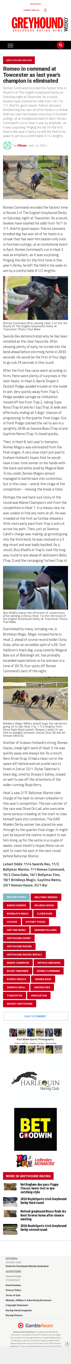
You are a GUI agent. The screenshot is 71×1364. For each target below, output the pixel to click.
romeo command (48, 971)
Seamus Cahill (16, 987)
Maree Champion (18, 963)
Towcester (14, 995)
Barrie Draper (16, 905)
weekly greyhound (19, 1004)
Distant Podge (35, 922)
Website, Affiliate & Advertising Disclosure (28, 1300)
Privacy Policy (13, 1290)
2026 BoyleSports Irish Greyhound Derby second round (43, 1228)
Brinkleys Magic (18, 913)
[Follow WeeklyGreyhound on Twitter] (45, 10)
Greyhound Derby (19, 938)
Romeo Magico (16, 979)
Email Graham (13, 1285)
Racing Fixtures (14, 1315)
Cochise (12, 922)
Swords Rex (42, 987)
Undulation (39, 995)
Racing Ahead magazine (19, 1310)
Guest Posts (35, 3)
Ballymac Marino (46, 897)
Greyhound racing (19, 946)
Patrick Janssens (48, 963)
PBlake (22, 145)
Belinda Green (44, 905)
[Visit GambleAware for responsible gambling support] (39, 1325)
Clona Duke (44, 913)
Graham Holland (45, 930)
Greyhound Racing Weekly (24, 954)
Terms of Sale (13, 1295)
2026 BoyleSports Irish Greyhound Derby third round (43, 1201)
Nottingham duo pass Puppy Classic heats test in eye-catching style (39, 1188)
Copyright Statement (17, 1305)
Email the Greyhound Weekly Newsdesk (27, 1266)
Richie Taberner (17, 971)
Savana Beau (43, 979)
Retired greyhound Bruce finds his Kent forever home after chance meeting (43, 1215)
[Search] (60, 41)
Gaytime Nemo (16, 930)
